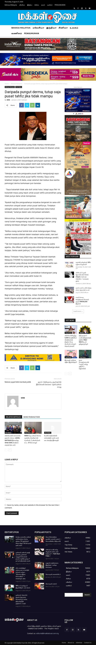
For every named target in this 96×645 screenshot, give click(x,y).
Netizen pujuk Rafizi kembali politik (18, 382)
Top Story (68, 333)
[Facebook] (78, 8)
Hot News (18, 87)
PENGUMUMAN (60, 5)
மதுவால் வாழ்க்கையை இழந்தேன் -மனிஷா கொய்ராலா (52, 565)
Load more (77, 311)
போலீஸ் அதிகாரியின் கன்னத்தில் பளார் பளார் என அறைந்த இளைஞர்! (51, 438)
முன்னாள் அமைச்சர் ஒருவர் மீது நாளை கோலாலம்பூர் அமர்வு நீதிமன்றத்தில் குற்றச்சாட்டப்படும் (21, 599)
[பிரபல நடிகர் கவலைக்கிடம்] (39, 576)
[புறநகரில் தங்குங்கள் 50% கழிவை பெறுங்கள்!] (69, 264)
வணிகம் (49, 5)
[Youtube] (89, 8)
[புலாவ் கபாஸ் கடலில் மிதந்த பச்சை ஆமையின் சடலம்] (69, 290)
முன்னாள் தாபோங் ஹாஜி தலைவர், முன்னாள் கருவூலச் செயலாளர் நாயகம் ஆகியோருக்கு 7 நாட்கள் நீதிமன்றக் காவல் (23, 557)
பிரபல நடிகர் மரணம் (51, 584)
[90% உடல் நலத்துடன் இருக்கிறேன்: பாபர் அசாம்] (9, 588)
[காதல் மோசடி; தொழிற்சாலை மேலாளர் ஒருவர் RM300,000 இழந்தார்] (69, 299)
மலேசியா (22, 5)
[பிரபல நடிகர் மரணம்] (39, 586)
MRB (8, 100)
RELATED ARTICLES (13, 417)
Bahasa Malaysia (11, 5)
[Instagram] (82, 8)
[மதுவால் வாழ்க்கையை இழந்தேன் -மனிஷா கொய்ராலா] (39, 565)
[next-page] (9, 449)
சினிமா (37, 5)
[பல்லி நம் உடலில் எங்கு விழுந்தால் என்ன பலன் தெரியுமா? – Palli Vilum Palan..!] (39, 552)
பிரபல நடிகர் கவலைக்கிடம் (53, 574)
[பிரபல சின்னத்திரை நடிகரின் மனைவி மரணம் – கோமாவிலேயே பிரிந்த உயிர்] (39, 539)
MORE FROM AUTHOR (32, 417)
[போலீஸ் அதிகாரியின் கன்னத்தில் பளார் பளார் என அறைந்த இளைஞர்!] (52, 428)
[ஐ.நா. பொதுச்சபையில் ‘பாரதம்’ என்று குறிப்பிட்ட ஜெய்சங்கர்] (85, 354)
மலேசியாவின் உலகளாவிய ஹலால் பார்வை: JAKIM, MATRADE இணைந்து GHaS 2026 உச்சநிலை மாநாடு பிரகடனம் (13, 440)
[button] (74, 8)
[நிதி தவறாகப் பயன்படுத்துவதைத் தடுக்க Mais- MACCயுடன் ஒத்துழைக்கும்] (85, 329)
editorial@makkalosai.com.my (47, 633)
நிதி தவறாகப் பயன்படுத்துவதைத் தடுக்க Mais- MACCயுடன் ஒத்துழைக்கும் (85, 340)
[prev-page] (6, 449)
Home (7, 84)
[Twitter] (85, 8)
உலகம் (43, 5)
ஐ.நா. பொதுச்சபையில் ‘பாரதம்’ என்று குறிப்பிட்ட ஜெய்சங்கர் (84, 364)
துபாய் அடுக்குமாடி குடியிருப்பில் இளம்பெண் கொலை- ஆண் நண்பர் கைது (48, 384)
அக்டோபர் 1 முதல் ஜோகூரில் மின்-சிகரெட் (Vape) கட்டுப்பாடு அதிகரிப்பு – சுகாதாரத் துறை (82, 277)
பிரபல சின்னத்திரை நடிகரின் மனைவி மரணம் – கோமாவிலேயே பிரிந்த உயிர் (53, 539)
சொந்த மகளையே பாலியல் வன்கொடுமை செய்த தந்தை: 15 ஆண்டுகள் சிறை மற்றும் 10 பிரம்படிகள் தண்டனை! (23, 541)
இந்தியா (29, 5)
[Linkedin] (37, 105)
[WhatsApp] (32, 105)
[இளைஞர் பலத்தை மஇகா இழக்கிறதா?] (71, 354)
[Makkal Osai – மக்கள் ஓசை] (48, 17)
